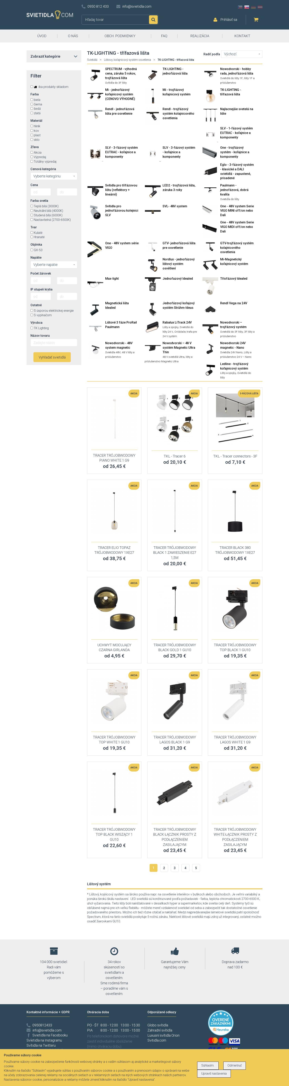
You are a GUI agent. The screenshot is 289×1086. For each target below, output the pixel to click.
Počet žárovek (40, 273)
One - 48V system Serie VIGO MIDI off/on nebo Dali (237, 226)
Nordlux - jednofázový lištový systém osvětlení (179, 263)
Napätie (35, 257)
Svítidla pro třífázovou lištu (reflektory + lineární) (121, 189)
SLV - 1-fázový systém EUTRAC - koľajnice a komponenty (236, 132)
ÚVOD (41, 36)
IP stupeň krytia (41, 289)
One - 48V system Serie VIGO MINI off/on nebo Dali (237, 210)
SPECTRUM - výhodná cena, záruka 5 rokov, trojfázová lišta (121, 73)
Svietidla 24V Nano (231, 352)
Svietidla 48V (113, 352)
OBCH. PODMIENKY (120, 36)
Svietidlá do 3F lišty (231, 331)
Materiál (36, 121)
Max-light (112, 278)
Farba (34, 94)
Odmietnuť (234, 1065)
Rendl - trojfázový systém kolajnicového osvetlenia (178, 113)
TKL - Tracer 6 (175, 456)
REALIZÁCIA (199, 36)
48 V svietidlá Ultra (173, 356)
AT (260, 7)
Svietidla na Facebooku (50, 1035)
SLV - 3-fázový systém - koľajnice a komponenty (179, 152)
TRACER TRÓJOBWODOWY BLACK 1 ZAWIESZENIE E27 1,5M (174, 553)
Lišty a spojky (170, 327)
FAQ (164, 36)
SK (246, 7)
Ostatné (36, 305)
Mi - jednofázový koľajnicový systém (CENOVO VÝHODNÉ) (120, 94)
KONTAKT (242, 36)
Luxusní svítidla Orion (163, 1035)
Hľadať (153, 19)
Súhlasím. (207, 1065)
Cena (34, 185)
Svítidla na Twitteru (41, 1045)
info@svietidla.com (136, 6)
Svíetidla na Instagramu (44, 1040)
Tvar (33, 227)
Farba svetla (39, 201)
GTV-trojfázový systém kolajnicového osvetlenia (237, 247)
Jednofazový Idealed (178, 278)
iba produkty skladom (53, 87)
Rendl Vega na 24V (233, 303)
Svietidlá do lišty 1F (231, 78)
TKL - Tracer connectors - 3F (235, 456)
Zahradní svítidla (159, 1030)
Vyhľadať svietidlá (52, 357)
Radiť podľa (211, 54)
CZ (240, 7)
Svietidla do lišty (229, 199)
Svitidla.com (156, 1040)
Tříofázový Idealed (233, 278)
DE (253, 7)
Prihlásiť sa (228, 20)
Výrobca (36, 323)
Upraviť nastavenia (214, 1073)
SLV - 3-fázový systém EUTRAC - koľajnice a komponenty (121, 152)
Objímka (36, 244)
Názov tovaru (40, 335)
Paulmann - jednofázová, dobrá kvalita (234, 189)
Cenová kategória (43, 169)
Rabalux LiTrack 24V (177, 322)
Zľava (34, 147)
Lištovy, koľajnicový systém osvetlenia (127, 59)
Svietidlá (92, 59)
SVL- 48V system (175, 206)
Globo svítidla (157, 1025)
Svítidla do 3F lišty (116, 82)
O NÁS (73, 36)
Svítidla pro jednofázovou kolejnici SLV (121, 210)
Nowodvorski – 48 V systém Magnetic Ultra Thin (179, 347)
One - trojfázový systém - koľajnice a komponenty (234, 152)
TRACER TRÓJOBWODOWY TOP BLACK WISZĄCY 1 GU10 (114, 834)
